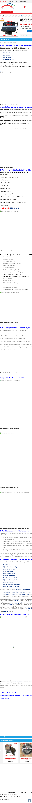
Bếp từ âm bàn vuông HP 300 (10, 580)
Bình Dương (6, 602)
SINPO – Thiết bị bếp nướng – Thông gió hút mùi (18, 695)
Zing (28, 35)
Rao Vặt (11, 1)
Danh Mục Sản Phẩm (7, 12)
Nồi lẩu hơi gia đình (8, 59)
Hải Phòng (9, 604)
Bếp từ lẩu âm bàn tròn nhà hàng (11, 586)
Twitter (26, 35)
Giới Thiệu (23, 792)
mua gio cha (6, 794)
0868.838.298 (14, 208)
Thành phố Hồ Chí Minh (22, 610)
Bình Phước (13, 602)
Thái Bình (27, 608)
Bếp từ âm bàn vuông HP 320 (10, 577)
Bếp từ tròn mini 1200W (9, 573)
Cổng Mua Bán (3, 1)
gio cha (1, 794)
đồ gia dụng (17, 15)
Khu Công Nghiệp (27, 592)
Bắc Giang (16, 600)
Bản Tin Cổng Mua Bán (21, 1)
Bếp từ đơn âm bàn (8, 564)
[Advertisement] (16, 717)
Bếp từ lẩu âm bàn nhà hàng (10, 567)
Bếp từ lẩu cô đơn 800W (9, 575)
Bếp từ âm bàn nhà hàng (9, 569)
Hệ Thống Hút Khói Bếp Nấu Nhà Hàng (12, 592)
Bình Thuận (19, 602)
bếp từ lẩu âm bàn (19, 681)
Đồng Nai (16, 603)
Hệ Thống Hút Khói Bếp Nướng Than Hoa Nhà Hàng (16, 594)
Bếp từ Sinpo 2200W (8, 571)
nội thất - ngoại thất (9, 15)
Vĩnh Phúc (6, 611)
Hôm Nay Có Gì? (19, 12)
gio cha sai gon (13, 794)
